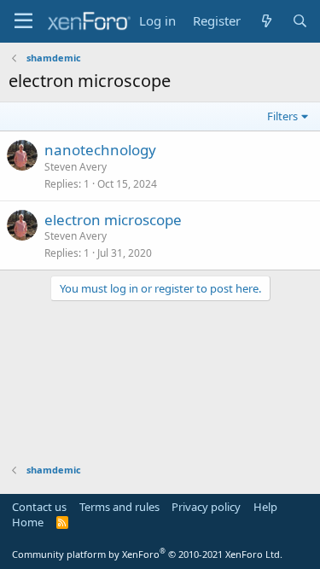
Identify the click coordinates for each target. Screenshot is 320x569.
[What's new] (265, 21)
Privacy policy (206, 506)
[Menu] (23, 21)
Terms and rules (119, 506)
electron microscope (113, 219)
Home (28, 522)
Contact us (39, 506)
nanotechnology (100, 150)
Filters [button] (282, 116)
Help (265, 506)
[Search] (300, 21)
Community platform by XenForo (147, 554)
